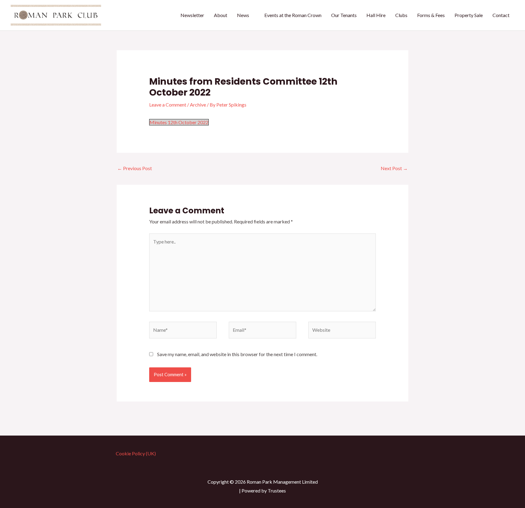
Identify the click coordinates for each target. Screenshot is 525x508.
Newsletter (192, 15)
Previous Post (134, 168)
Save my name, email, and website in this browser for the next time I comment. (237, 354)
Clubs (401, 15)
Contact (501, 15)
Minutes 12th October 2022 (178, 122)
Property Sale (469, 15)
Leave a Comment (167, 104)
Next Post (394, 168)
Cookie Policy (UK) (136, 453)
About (220, 15)
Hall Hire (376, 15)
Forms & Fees (431, 15)
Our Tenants (344, 15)
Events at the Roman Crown (292, 15)
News (243, 15)
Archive (198, 104)
